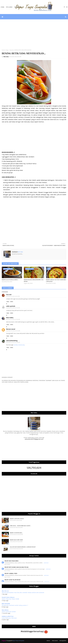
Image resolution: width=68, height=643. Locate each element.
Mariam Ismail (10, 329)
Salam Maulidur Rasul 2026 (10, 599)
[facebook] (64, 7)
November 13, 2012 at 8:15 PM (13, 296)
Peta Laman (55, 640)
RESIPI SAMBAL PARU (11, 573)
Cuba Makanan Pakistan (9, 618)
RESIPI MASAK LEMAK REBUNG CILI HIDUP (33, 280)
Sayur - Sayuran (10, 50)
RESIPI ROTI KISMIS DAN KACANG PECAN (16, 567)
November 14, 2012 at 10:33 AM (13, 330)
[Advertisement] (34, 34)
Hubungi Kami (63, 640)
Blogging (4, 640)
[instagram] (66, 7)
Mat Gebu (6, 56)
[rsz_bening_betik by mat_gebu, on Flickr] (34, 104)
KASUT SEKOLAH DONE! (9, 611)
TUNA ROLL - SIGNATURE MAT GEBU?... (20, 525)
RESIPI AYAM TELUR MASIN (12, 579)
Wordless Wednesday (19, 345)
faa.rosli (8, 294)
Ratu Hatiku (9, 317)
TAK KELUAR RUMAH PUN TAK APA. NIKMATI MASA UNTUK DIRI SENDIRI (23, 592)
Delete (11, 301)
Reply (8, 301)
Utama (48, 640)
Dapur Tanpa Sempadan (18, 640)
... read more (46, 562)
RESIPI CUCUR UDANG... (16, 532)
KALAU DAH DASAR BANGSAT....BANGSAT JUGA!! (22, 547)
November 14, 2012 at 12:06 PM (13, 342)
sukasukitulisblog (11, 340)
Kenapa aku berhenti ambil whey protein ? (15, 605)
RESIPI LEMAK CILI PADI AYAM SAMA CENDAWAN (56, 280)
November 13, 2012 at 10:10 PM (13, 307)
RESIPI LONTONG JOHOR (17, 518)
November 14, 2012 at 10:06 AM (13, 319)
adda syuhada (10, 306)
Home (3, 50)
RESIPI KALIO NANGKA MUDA (10, 279)
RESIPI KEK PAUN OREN (16, 540)
